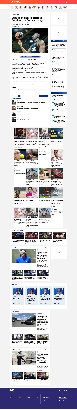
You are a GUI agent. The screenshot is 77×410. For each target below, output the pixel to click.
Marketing (44, 394)
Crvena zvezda (31, 2)
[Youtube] (66, 390)
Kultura (20, 397)
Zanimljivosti (40, 339)
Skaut (42, 2)
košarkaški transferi (24, 89)
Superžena (20, 398)
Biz (10, 397)
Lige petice (14, 274)
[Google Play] (63, 397)
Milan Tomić (56, 303)
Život (11, 398)
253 (52, 102)
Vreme (37, 398)
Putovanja (21, 396)
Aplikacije (44, 400)
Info (11, 394)
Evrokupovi (57, 296)
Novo (22, 2)
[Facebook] (59, 390)
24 (22, 233)
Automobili (29, 397)
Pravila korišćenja (46, 397)
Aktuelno (39, 314)
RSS (43, 401)
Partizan (25, 2)
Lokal (28, 398)
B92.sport (15, 26)
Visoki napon (28, 339)
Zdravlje (20, 394)
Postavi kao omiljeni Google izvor (26, 56)
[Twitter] (61, 390)
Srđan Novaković (16, 303)
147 (52, 120)
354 (53, 95)
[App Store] (63, 400)
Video (37, 394)
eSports (28, 394)
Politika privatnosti (46, 398)
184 (15, 106)
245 (53, 109)
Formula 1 (15, 296)
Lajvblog (46, 2)
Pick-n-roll (55, 2)
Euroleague (14, 14)
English (37, 397)
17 (62, 288)
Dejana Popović (30, 303)
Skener (50, 2)
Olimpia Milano (34, 89)
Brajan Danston (43, 89)
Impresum (44, 396)
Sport (11, 396)
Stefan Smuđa (43, 303)
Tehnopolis (29, 396)
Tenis (39, 250)
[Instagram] (64, 390)
